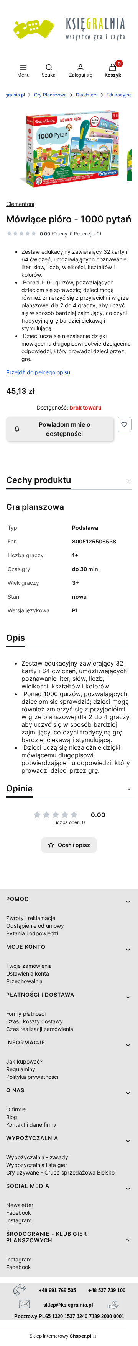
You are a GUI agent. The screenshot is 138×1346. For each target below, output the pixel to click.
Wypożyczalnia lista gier (36, 1165)
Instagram (18, 1220)
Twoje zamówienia (29, 966)
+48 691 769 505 (57, 1290)
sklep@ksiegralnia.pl (68, 1305)
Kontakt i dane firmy (31, 1124)
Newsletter (19, 1205)
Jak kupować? (24, 1061)
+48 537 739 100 (106, 1290)
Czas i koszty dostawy (34, 1021)
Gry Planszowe (50, 95)
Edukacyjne (119, 95)
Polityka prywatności (32, 1077)
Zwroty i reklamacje (30, 918)
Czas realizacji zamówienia (39, 1029)
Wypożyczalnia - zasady (37, 1157)
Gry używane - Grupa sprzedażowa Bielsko (60, 1172)
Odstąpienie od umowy (35, 925)
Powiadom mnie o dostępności (64, 429)
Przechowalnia (24, 981)
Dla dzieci (86, 95)
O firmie (16, 1109)
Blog (11, 1117)
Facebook (18, 1212)
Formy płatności (26, 1013)
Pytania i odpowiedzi (32, 933)
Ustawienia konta (27, 973)
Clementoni (20, 204)
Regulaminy (20, 1069)
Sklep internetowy (60, 1336)
